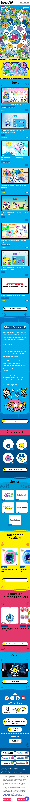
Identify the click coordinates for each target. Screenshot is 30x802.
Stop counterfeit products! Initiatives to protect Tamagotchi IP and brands (15, 721)
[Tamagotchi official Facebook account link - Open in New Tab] (18, 698)
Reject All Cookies (22, 799)
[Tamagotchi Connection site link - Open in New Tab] (8, 507)
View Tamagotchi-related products (15, 644)
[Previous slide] (2, 670)
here (9, 779)
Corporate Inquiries (15, 729)
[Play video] (15, 670)
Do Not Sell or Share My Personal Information (13, 795)
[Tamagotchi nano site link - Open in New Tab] (15, 520)
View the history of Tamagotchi (15, 421)
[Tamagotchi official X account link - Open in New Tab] (12, 698)
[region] (15, 788)
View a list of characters (15, 469)
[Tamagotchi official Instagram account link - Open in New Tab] (7, 698)
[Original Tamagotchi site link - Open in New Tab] (22, 495)
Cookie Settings (7, 799)
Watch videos (15, 681)
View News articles (15, 308)
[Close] (27, 776)
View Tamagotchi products (15, 580)
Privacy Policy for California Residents (11, 794)
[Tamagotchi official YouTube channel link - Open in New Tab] (23, 698)
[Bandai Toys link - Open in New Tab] (15, 741)
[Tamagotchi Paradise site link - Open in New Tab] (15, 69)
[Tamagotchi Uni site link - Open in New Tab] (22, 507)
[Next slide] (27, 68)
